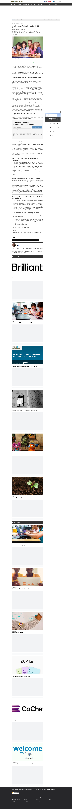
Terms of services (25, 132)
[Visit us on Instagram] (48, 1)
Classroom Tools (26, 4)
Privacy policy (38, 797)
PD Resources (44, 4)
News (15, 4)
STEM (22, 23)
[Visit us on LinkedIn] (53, 1)
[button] (60, 1)
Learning (13, 23)
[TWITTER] (18, 245)
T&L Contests (50, 19)
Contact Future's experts (28, 797)
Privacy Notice (15, 133)
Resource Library (20, 19)
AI (56, 19)
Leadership (33, 4)
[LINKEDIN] (19, 245)
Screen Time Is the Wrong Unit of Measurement (53, 124)
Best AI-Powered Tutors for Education (52, 132)
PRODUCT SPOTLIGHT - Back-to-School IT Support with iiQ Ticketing (53, 119)
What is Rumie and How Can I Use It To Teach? (53, 128)
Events (38, 4)
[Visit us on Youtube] (50, 1)
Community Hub (29, 19)
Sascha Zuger (15, 29)
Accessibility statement (16, 799)
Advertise (43, 19)
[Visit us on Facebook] (44, 1)
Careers (25, 799)
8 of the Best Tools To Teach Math (52, 136)
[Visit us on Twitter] (46, 1)
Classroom (17, 23)
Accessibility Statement (28, 801)
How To (19, 4)
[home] (11, 4)
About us (49, 799)
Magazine (37, 19)
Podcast (50, 4)
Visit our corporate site (51, 789)
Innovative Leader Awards (33, 239)
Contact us (14, 801)
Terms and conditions (16, 797)
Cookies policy (50, 797)
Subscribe (55, 4)
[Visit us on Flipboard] (51, 1)
